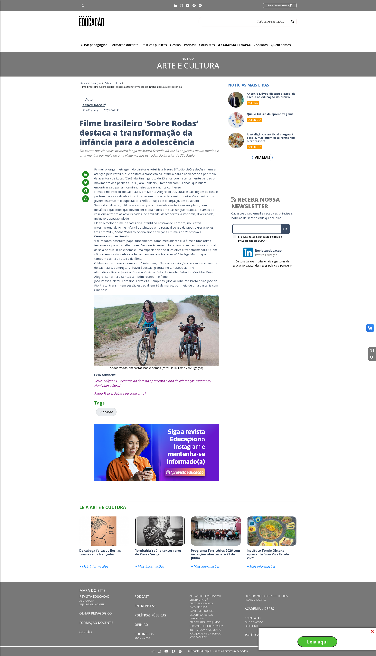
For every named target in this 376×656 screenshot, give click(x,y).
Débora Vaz (197, 618)
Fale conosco (254, 622)
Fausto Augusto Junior (205, 622)
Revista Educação (94, 596)
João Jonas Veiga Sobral (205, 633)
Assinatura (86, 600)
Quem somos (281, 45)
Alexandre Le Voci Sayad (205, 596)
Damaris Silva (198, 607)
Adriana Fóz (142, 638)
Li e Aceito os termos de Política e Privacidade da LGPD (260, 238)
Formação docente (124, 45)
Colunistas (207, 45)
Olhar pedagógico (94, 45)
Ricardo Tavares (255, 599)
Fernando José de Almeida (206, 626)
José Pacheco (198, 637)
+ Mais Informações (93, 566)
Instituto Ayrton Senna (205, 629)
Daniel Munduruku (202, 611)
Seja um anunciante (92, 604)
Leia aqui (317, 642)
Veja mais (262, 157)
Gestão (175, 45)
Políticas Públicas (150, 615)
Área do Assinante (279, 5)
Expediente (252, 626)
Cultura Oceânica (201, 603)
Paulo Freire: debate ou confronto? (120, 393)
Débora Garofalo (201, 614)
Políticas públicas (154, 45)
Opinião (141, 625)
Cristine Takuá (199, 599)
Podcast (190, 45)
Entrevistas (145, 606)
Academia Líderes (234, 45)
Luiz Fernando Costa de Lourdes (266, 596)
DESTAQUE (106, 412)
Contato (253, 618)
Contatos (261, 45)
